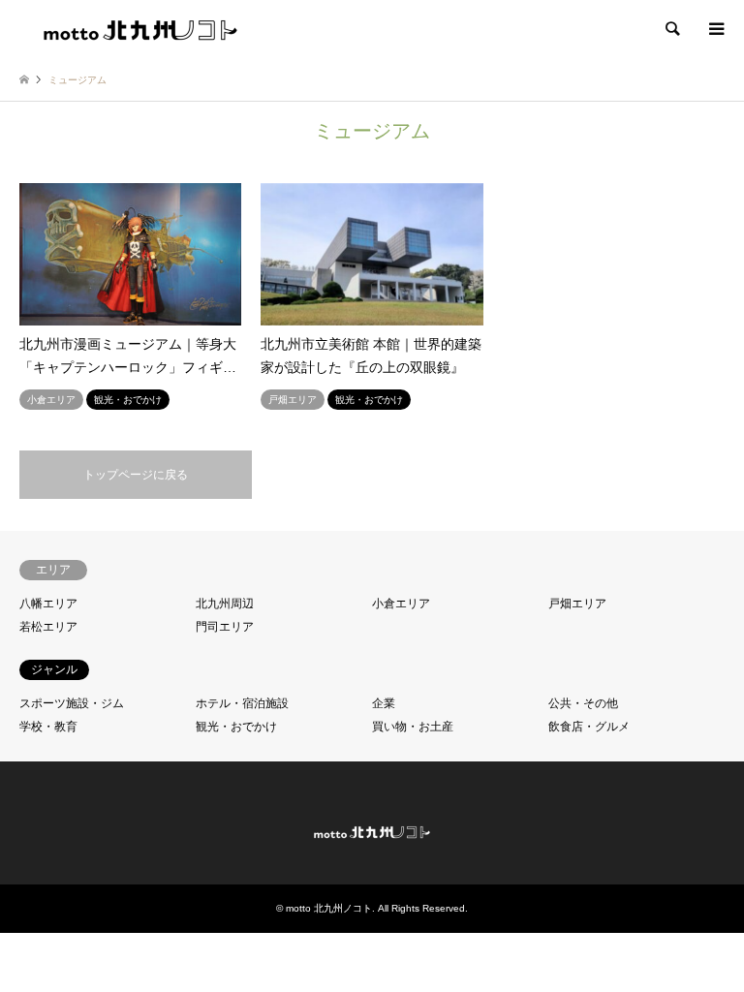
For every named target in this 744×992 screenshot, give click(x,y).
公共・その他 (583, 703)
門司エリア (225, 627)
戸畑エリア (577, 603)
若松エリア (48, 627)
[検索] (671, 29)
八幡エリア (48, 603)
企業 (383, 703)
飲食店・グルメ (589, 726)
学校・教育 (48, 726)
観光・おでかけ (236, 726)
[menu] (715, 29)
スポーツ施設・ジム (71, 703)
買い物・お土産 (412, 726)
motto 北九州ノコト (329, 908)
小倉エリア (401, 603)
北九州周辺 (225, 603)
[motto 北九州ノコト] (140, 29)
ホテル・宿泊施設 (242, 703)
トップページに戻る (135, 474)
